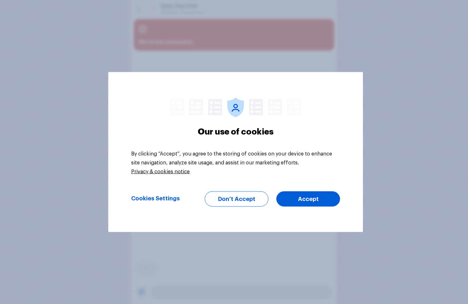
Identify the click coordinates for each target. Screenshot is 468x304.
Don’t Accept (236, 199)
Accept (308, 199)
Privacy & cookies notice (160, 171)
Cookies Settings (155, 198)
